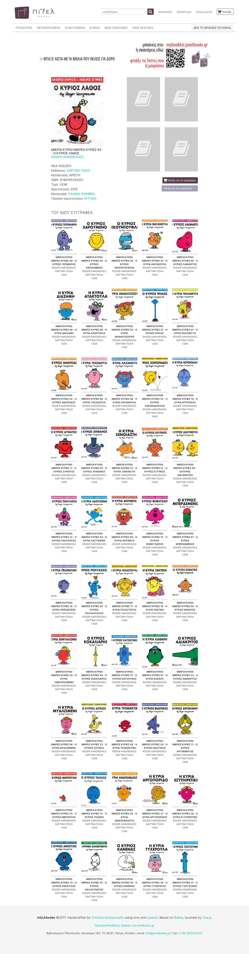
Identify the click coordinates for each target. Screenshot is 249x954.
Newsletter (165, 11)
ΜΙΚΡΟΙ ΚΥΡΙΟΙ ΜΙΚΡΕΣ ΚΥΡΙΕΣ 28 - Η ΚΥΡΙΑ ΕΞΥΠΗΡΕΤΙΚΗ (185, 814)
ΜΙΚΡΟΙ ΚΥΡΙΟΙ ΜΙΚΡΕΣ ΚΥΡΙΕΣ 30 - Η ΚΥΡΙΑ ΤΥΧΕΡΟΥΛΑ (154, 883)
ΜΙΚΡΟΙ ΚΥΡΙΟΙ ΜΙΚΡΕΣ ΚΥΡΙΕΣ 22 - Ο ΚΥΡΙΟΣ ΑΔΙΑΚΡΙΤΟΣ (185, 675)
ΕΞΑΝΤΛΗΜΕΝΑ (75, 27)
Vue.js (207, 917)
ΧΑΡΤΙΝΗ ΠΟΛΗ (78, 170)
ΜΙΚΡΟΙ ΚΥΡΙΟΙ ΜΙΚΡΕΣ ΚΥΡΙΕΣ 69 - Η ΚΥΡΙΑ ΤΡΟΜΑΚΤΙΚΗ (124, 744)
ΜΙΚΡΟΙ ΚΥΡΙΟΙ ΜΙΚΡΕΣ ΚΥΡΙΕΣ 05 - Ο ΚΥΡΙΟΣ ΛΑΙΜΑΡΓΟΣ (185, 261)
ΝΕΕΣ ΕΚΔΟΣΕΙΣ (142, 27)
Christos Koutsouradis (107, 917)
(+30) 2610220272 (191, 933)
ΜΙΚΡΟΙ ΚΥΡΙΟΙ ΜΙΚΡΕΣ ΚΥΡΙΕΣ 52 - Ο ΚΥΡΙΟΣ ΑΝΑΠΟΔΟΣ (64, 399)
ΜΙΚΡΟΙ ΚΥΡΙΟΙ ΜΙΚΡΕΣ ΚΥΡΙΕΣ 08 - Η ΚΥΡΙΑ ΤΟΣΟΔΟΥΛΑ (94, 399)
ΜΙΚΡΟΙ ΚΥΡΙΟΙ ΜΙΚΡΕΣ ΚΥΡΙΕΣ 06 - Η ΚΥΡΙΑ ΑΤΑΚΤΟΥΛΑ (94, 330)
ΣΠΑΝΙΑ (95, 27)
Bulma (178, 917)
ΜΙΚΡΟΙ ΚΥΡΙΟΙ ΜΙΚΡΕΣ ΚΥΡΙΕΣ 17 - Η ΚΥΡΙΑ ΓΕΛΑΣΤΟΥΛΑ (124, 606)
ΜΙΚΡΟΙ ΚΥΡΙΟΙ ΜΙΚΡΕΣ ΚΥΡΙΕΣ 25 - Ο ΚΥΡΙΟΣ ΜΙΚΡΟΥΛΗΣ (64, 814)
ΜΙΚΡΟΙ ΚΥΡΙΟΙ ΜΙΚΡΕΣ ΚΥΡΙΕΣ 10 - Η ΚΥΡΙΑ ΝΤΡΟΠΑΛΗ (185, 399)
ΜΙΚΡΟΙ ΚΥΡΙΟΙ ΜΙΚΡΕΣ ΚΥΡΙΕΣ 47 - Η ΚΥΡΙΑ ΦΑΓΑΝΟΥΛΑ (154, 261)
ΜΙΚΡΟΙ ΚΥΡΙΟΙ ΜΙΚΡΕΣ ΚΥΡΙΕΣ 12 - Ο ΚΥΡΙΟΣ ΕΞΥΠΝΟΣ (154, 468)
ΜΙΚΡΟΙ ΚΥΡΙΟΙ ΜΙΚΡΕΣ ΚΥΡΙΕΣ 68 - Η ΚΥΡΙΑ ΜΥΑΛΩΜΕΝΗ (64, 744)
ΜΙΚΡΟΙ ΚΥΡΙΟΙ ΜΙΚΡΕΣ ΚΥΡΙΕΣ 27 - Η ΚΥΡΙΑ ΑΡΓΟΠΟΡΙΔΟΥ (154, 814)
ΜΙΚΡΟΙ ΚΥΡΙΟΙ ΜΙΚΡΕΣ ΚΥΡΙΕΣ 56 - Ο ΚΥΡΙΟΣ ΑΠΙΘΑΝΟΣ (94, 468)
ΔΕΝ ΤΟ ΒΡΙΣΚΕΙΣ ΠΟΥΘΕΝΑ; (212, 27)
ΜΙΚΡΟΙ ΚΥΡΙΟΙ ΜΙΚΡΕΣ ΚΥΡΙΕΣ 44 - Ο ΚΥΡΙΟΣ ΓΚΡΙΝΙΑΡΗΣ (64, 261)
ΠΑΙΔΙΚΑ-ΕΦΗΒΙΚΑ (81, 194)
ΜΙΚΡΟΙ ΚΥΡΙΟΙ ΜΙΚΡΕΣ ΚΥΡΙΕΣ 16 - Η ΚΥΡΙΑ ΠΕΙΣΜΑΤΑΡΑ (63, 606)
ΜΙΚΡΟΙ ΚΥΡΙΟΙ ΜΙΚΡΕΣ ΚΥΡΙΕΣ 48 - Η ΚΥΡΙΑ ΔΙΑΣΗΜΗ (64, 330)
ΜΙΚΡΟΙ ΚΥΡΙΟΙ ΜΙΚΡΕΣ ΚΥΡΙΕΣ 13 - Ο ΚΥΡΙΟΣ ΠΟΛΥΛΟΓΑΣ (63, 537)
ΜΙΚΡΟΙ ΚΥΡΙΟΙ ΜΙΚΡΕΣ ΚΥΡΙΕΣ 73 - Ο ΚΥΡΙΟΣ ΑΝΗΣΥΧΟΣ (64, 883)
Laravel (152, 917)
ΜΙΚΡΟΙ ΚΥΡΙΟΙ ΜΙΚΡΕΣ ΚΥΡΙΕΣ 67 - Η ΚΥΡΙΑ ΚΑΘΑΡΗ (154, 675)
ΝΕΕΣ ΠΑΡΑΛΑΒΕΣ (116, 27)
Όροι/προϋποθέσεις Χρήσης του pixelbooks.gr (124, 925)
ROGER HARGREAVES (67, 157)
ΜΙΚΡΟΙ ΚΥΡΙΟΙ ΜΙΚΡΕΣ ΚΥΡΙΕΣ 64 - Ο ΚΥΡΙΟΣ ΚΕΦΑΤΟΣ (185, 606)
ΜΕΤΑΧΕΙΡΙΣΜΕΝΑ (48, 27)
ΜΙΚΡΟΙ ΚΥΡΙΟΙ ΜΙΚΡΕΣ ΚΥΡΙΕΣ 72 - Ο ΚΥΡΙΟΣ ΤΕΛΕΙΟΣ (94, 814)
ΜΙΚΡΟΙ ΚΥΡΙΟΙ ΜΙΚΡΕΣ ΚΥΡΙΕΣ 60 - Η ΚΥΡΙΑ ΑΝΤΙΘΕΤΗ (124, 537)
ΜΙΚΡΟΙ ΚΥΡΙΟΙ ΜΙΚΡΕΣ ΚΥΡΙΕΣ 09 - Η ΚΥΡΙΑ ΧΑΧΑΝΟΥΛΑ (124, 399)
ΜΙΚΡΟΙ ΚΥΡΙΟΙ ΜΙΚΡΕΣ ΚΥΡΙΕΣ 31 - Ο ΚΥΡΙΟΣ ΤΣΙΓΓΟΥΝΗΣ (185, 883)
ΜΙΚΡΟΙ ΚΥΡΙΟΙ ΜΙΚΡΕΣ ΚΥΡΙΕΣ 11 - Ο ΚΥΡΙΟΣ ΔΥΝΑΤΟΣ (64, 468)
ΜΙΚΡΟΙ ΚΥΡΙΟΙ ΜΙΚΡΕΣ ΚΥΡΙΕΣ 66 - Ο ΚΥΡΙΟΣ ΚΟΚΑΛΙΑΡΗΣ (94, 675)
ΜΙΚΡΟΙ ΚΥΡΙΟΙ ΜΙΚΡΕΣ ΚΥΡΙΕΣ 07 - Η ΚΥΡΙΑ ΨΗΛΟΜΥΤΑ (185, 330)
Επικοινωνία (204, 11)
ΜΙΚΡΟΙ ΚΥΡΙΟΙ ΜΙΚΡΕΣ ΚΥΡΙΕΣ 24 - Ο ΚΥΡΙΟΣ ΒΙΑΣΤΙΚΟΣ (154, 744)
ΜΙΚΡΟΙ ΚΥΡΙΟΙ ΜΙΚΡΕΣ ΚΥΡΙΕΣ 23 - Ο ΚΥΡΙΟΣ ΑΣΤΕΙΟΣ (94, 744)
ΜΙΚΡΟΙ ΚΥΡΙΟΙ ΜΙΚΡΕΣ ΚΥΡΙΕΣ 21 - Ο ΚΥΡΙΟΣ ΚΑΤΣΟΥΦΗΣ (124, 675)
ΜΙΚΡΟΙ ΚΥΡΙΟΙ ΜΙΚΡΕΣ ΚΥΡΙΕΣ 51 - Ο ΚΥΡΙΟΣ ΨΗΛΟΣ (154, 330)
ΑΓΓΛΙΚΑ (90, 198)
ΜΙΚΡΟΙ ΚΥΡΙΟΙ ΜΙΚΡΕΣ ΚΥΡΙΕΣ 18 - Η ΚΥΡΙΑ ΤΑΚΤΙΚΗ (154, 606)
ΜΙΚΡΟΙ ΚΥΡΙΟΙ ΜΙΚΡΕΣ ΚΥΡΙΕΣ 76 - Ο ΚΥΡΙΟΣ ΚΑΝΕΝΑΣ (124, 883)
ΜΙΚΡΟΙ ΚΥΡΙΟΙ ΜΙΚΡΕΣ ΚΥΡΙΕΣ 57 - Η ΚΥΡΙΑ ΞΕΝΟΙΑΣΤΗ (124, 468)
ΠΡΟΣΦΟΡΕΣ (24, 27)
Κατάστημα (184, 11)
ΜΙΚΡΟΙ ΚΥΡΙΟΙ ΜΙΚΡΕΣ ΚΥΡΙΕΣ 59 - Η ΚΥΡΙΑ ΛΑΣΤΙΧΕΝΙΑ (94, 537)
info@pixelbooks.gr (158, 933)
